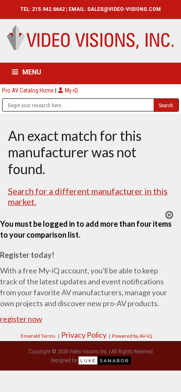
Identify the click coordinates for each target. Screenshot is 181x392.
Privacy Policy (83, 334)
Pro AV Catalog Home (28, 90)
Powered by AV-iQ (132, 336)
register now (21, 318)
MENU (31, 72)
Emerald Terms (38, 336)
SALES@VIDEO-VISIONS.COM (124, 9)
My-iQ (71, 90)
